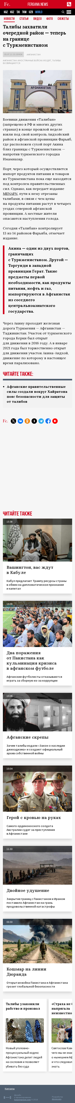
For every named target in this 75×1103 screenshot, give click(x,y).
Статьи (24, 19)
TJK (18, 12)
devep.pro (56, 1099)
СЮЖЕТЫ (63, 19)
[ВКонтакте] (20, 421)
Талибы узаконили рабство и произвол (23, 1006)
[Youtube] (55, 421)
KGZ (12, 12)
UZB (31, 12)
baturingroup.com (22, 1100)
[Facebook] (48, 421)
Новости (9, 19)
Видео (37, 19)
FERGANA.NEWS (38, 4)
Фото (49, 19)
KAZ (6, 12)
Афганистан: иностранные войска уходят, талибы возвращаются (32, 62)
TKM (24, 12)
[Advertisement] (37, 470)
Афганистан (34, 54)
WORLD (38, 12)
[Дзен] (34, 421)
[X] (13, 421)
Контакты (10, 1088)
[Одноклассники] (27, 421)
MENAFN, (10, 193)
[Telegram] (41, 421)
